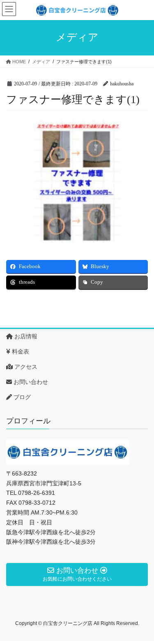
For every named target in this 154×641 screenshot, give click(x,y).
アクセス (25, 366)
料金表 (19, 351)
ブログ (21, 397)
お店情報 (25, 336)
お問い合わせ (30, 382)
